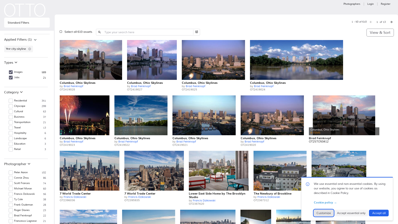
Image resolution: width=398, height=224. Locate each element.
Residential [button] (20, 100)
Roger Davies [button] (22, 210)
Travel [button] (17, 127)
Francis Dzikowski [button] (24, 194)
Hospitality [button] (20, 133)
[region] (27, 45)
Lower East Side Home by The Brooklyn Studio (217, 195)
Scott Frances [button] (22, 183)
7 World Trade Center (75, 193)
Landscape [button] (20, 138)
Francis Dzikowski (75, 197)
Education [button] (19, 143)
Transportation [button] (22, 122)
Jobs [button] (16, 77)
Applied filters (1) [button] (18, 40)
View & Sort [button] (380, 32)
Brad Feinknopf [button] (23, 215)
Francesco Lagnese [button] (25, 221)
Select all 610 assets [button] (78, 32)
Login (370, 4)
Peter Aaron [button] (21, 172)
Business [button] (19, 116)
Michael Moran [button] (23, 188)
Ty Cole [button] (18, 199)
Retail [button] (17, 149)
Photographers (351, 4)
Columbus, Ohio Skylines (77, 83)
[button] (29, 49)
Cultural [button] (18, 111)
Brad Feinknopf (73, 86)
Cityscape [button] (19, 106)
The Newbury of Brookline (272, 193)
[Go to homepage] (25, 10)
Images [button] (18, 72)
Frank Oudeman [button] (23, 204)
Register (385, 4)
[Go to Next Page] (391, 21)
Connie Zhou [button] (21, 177)
